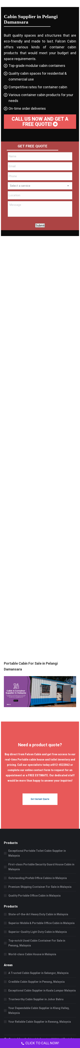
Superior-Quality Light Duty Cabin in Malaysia (37, 931)
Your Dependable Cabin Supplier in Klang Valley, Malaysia (38, 1010)
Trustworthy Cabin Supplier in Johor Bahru (35, 999)
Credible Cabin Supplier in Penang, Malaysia (36, 981)
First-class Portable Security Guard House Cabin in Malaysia (41, 867)
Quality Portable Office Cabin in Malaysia (34, 895)
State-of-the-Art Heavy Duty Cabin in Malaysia (38, 914)
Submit (40, 225)
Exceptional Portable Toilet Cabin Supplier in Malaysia (37, 853)
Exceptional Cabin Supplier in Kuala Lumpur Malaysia (42, 990)
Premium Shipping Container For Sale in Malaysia (39, 886)
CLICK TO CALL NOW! (42, 1043)
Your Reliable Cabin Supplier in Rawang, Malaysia (39, 1021)
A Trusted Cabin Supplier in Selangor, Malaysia (38, 973)
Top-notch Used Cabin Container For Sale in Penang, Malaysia (36, 943)
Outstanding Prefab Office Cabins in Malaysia (37, 878)
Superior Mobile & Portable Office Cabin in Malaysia (41, 923)
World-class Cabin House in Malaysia (32, 954)
